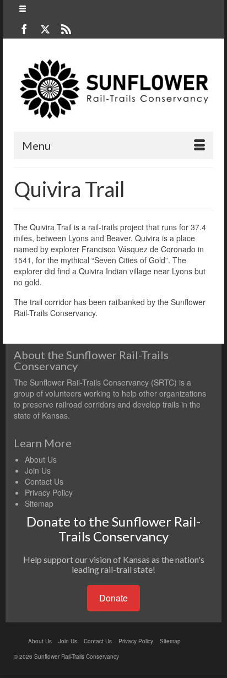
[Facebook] (24, 29)
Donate (113, 598)
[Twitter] (45, 29)
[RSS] (66, 29)
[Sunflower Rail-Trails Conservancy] (113, 89)
